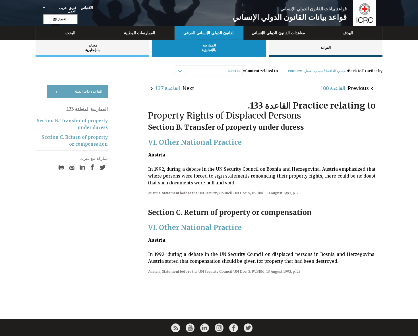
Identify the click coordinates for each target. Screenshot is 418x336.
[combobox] (239, 71)
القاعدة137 (167, 88)
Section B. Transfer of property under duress (72, 124)
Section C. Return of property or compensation (75, 141)
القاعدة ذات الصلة (88, 91)
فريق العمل (72, 9)
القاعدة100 (332, 88)
